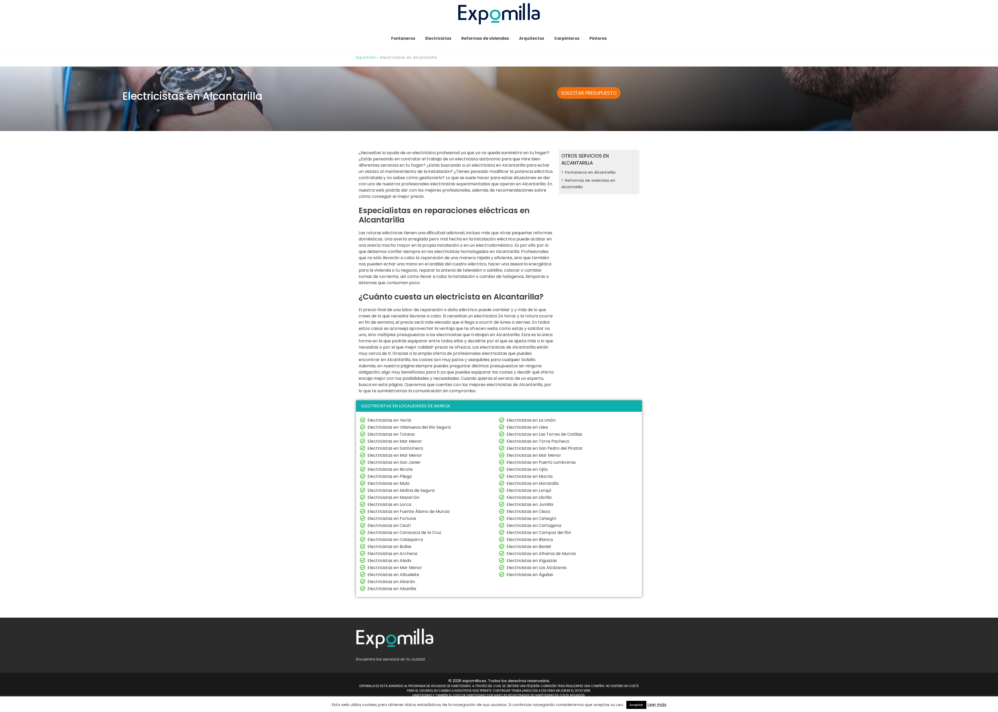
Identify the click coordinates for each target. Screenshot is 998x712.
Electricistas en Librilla (529, 497)
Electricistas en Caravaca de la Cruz (404, 532)
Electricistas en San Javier (394, 462)
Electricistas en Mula (388, 483)
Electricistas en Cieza (528, 511)
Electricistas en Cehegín (531, 518)
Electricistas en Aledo (389, 561)
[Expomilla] (499, 13)
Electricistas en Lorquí (529, 490)
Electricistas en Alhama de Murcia (541, 554)
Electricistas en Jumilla (530, 504)
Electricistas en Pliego (389, 476)
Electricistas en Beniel (529, 547)
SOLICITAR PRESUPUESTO (588, 93)
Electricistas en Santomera (395, 448)
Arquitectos (531, 38)
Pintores (598, 38)
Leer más (656, 704)
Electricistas (438, 38)
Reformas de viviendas (485, 38)
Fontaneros (403, 38)
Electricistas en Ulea (527, 427)
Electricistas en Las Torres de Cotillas (544, 434)
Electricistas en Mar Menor (394, 441)
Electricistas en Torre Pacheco (538, 441)
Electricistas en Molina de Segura (401, 490)
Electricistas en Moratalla (533, 483)
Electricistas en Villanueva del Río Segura (409, 427)
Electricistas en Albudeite (393, 575)
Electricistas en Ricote (390, 469)
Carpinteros (567, 38)
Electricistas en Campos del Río (539, 532)
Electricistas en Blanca (530, 540)
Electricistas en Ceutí (389, 525)
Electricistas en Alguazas (532, 561)
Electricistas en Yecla (389, 420)
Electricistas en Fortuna (391, 518)
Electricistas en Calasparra (395, 540)
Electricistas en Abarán (391, 582)
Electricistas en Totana (391, 434)
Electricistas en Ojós (527, 469)
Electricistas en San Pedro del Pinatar (545, 448)
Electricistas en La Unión (531, 420)
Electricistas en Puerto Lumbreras (541, 462)
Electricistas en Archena (392, 554)
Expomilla (366, 57)
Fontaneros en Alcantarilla (590, 172)
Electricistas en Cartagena (534, 525)
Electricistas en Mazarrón (393, 497)
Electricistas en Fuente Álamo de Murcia (408, 511)
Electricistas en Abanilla (391, 589)
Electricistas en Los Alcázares (537, 568)
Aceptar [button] (636, 704)
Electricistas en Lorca (389, 504)
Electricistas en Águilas (530, 575)
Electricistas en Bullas (389, 547)
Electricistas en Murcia (530, 476)
